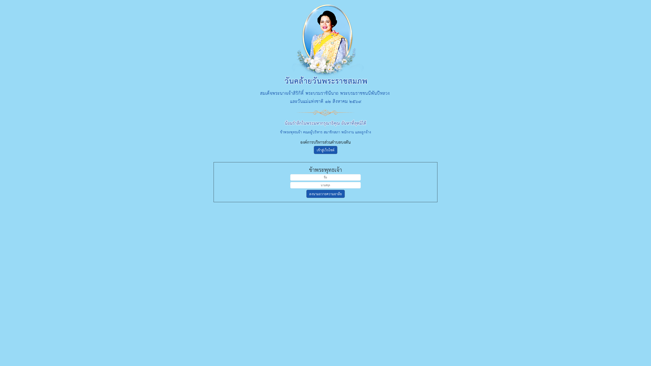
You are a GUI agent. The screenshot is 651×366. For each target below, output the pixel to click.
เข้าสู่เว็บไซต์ (325, 150)
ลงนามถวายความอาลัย (325, 194)
